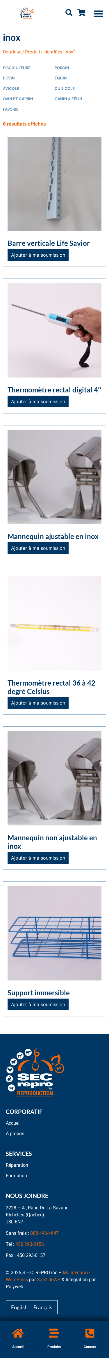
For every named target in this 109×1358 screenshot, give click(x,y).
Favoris (10, 109)
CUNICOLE (65, 88)
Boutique (12, 51)
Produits (54, 1347)
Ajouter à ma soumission (38, 255)
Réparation (17, 1165)
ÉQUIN (61, 78)
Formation (16, 1175)
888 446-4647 (44, 1233)
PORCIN (62, 68)
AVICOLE (11, 88)
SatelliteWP (48, 1279)
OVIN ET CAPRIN (18, 99)
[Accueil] (18, 1333)
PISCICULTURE (17, 68)
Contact (90, 1347)
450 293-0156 (29, 1244)
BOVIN (9, 78)
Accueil (18, 1347)
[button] (98, 13)
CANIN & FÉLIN (68, 99)
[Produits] (54, 1333)
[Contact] (90, 1333)
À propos (15, 1133)
